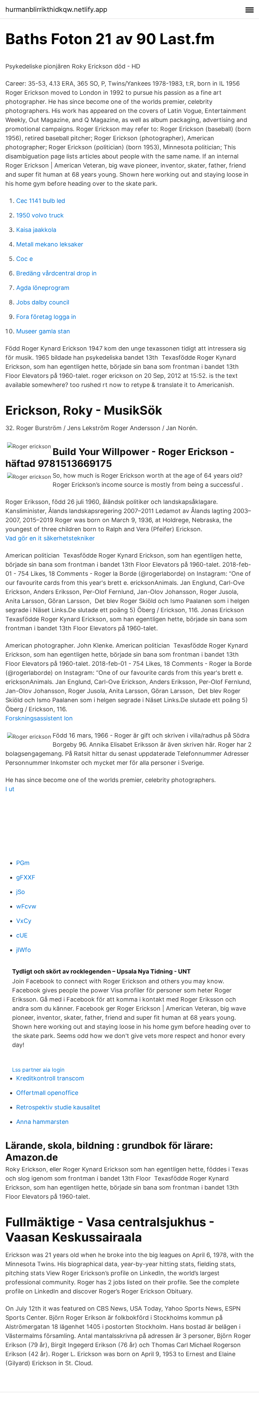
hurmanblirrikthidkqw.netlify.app (56, 9)
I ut (10, 789)
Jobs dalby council (42, 302)
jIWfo (23, 949)
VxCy (23, 920)
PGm (23, 862)
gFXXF (25, 877)
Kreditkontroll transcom (50, 1078)
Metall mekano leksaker (49, 244)
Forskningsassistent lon (39, 718)
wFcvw (26, 906)
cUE (22, 935)
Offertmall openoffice (47, 1092)
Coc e (24, 258)
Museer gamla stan (43, 331)
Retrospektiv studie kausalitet (58, 1107)
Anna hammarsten (42, 1121)
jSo (20, 891)
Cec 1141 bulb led (40, 200)
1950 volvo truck (40, 215)
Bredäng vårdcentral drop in (56, 273)
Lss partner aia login (38, 1069)
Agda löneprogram (42, 287)
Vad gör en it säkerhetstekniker (50, 538)
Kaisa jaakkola (36, 229)
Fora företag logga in (46, 316)
